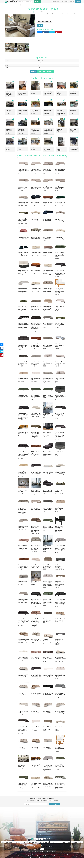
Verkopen (78, 1)
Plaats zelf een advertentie (45, 71)
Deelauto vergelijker (55, 842)
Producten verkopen (65, 842)
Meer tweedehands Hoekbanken (44, 21)
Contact (81, 842)
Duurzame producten (33, 842)
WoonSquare (40, 62)
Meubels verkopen (10, 842)
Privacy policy (74, 842)
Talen (41, 848)
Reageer (40, 25)
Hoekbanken (40, 60)
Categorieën (64, 1)
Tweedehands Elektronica (21, 842)
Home (2, 842)
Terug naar (54, 1)
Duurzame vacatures (44, 842)
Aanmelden (72, 1)
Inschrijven (55, 804)
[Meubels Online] (6, 5)
